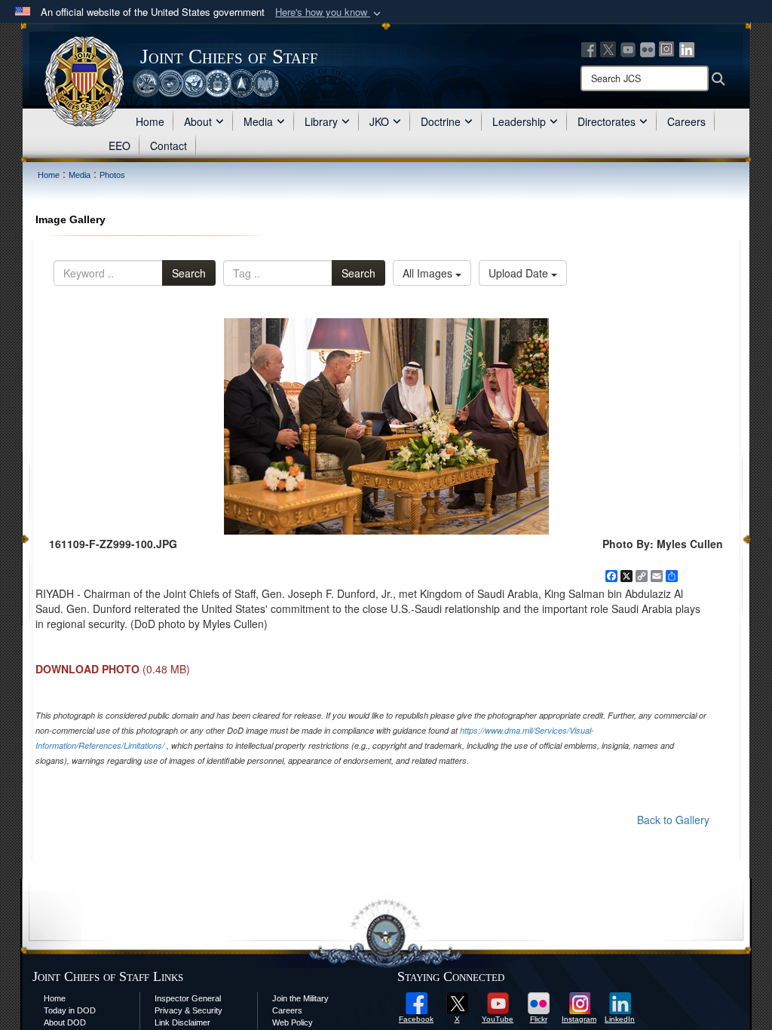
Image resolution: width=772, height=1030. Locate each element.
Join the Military (300, 998)
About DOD (65, 1022)
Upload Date (520, 272)
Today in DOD (70, 1010)
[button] (329, 12)
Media (258, 121)
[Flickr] (647, 48)
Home (150, 121)
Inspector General (188, 998)
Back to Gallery (673, 819)
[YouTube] (628, 48)
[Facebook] (589, 48)
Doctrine (441, 121)
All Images (429, 272)
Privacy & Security (188, 1010)
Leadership (519, 121)
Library (321, 121)
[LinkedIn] (687, 48)
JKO (379, 121)
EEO (119, 145)
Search (189, 272)
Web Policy (292, 1022)
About (198, 121)
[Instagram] (667, 48)
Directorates (606, 121)
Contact (168, 145)
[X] (608, 48)
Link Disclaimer (182, 1022)
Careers (686, 121)
